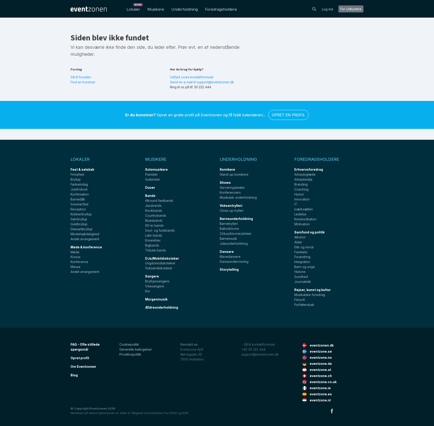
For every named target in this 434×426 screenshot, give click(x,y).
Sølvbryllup (79, 219)
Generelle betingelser (135, 349)
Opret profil (80, 358)
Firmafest (77, 174)
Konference (79, 262)
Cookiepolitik (129, 344)
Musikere (155, 9)
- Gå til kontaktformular (258, 344)
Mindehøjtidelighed (85, 234)
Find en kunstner (83, 82)
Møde (75, 252)
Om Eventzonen (83, 366)
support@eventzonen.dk (260, 354)
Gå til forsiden (81, 77)
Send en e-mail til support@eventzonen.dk (202, 82)
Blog (74, 375)
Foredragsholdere (221, 9)
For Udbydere (350, 9)
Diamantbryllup (81, 229)
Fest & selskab (82, 169)
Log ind (327, 9)
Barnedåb (78, 199)
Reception (78, 209)
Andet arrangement (85, 239)
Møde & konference (86, 247)
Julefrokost (79, 189)
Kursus (75, 257)
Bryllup (76, 179)
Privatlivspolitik (130, 354)
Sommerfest (79, 204)
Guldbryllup (79, 224)
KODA (173, 413)
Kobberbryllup (81, 214)
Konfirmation (80, 194)
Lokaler (134, 8)
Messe (75, 267)
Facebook (331, 410)
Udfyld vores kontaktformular (192, 77)
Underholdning (184, 9)
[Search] (314, 8)
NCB (185, 413)
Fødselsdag (79, 184)
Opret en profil (288, 115)
